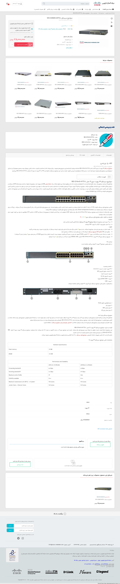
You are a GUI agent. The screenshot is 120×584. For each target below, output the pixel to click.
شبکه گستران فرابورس (110, 13)
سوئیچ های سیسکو (82, 335)
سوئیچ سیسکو (94, 13)
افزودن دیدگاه (100, 445)
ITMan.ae (103, 566)
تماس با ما (78, 9)
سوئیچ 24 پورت (51, 29)
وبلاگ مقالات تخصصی (66, 9)
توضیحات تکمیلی (95, 155)
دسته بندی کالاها (107, 9)
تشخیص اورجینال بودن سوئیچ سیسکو (62, 323)
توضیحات (109, 155)
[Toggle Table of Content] (108, 176)
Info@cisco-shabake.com (56, 545)
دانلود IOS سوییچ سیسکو (95, 232)
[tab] (108, 155)
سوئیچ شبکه (101, 13)
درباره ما (87, 9)
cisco (69, 29)
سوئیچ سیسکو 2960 (43, 29)
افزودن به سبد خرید (22, 44)
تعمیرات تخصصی (39, 9)
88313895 (76, 545)
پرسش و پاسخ (70, 155)
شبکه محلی (48, 184)
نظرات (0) (82, 155)
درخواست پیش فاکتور (52, 9)
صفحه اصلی (95, 9)
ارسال (10, 526)
